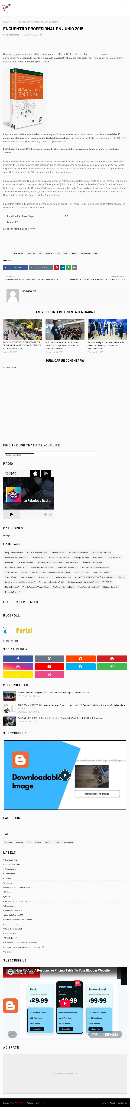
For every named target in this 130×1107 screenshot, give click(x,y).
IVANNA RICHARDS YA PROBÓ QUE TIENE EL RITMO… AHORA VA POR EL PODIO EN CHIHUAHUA (60, 718)
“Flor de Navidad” (12, 587)
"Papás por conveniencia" (68, 567)
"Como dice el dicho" (65, 864)
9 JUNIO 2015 (25, 221)
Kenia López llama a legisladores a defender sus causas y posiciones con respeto (54, 692)
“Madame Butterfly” (110, 587)
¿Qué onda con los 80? (65, 915)
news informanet (11, 34)
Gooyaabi (42, 1103)
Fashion (19, 842)
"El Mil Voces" (98, 557)
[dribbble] (49, 674)
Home (103, 1103)
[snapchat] (18, 674)
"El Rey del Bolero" (114, 557)
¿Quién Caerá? (65, 906)
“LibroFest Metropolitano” (88, 587)
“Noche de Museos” (12, 592)
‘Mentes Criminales (81, 572)
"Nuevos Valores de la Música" (42, 567)
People (47, 842)
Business (8, 842)
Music (29, 842)
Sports (57, 842)
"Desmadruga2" (39, 557)
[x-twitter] (49, 658)
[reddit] (81, 658)
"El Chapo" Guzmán (81, 557)
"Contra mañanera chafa (78, 552)
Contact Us (122, 1103)
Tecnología (85, 253)
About (112, 1103)
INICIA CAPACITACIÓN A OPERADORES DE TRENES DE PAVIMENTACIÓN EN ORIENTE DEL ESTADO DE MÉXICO (22, 345)
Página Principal (9, 22)
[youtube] (49, 666)
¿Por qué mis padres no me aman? (65, 901)
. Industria (35, 572)
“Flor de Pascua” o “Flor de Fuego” (36, 587)
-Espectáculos (11, 572)
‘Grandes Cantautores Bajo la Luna (56, 572)
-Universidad (65, 873)
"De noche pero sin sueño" (102, 552)
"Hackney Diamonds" (25, 562)
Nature (38, 842)
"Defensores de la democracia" (17, 557)
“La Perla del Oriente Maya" (63, 587)
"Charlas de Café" (65, 860)
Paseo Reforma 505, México (50, 216)
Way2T (23, 1103)
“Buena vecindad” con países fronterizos (55, 577)
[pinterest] (112, 658)
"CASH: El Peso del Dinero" (37, 552)
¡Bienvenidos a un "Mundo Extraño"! (65, 887)
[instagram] (18, 666)
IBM (40, 253)
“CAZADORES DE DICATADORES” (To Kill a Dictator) (94, 577)
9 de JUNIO (94, 54)
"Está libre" (9, 562)
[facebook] (18, 658)
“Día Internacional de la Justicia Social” (83, 582)
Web (19, 22)
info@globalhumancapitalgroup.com (62, 207)
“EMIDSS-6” (106, 582)
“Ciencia (121, 577)
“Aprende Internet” (28, 577)
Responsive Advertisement (65, 1073)
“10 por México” (11, 577)
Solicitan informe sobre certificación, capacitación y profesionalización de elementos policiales (62, 345)
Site (65, 253)
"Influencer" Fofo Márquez (92, 562)
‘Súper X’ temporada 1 (101, 572)
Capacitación (18, 253)
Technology (68, 842)
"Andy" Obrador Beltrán (14, 552)
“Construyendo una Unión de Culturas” (20, 582)
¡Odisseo (65, 892)
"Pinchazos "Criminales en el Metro (95, 567)
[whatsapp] (112, 666)
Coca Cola (31, 253)
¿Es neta (65, 896)
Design (65, 535)
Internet (49, 253)
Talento (74, 253)
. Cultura (24, 572)
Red (58, 253)
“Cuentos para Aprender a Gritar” (51, 582)
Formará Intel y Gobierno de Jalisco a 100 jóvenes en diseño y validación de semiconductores (106, 345)
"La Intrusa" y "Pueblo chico (15, 567)
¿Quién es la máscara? (65, 910)
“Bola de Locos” (65, 938)
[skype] (81, 666)
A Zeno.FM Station (11, 520)
